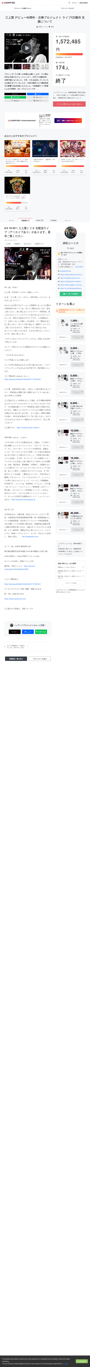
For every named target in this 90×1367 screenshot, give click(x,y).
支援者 (39, 220)
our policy (65, 1363)
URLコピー (39, 97)
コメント (68, 220)
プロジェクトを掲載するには (22, 8)
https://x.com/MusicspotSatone (71, 288)
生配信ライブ (39, 244)
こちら (79, 590)
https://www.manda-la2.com (15, 598)
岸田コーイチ (43, 27)
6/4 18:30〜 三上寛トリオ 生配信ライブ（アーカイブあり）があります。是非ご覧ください (27, 232)
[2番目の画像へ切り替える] (17, 66)
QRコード (39, 100)
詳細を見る (62, 337)
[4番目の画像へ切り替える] (36, 66)
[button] (68, 120)
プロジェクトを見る (40, 659)
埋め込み (16, 100)
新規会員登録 (83, 3)
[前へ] (7, 48)
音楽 (52, 27)
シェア (39, 94)
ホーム (11, 220)
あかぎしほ (27, 244)
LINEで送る (16, 97)
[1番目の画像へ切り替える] (8, 66)
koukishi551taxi (65, 271)
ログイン (74, 3)
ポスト (16, 94)
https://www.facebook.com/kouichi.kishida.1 (71, 275)
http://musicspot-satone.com (70, 278)
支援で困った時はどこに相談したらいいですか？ (69, 577)
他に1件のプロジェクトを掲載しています (72, 254)
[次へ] (46, 48)
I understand (82, 1361)
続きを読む (79, 267)
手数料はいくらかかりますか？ (67, 567)
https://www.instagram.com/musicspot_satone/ (71, 285)
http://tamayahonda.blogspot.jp (23, 499)
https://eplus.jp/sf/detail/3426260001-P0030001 (22, 379)
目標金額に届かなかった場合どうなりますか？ (69, 572)
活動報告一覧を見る (16, 659)
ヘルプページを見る (71, 583)
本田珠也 (17, 244)
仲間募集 (53, 220)
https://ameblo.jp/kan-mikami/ (28, 427)
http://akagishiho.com (30, 536)
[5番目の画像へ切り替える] (45, 66)
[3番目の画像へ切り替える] (26, 66)
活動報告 (25, 220)
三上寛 (8, 244)
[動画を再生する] (26, 47)
